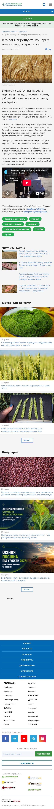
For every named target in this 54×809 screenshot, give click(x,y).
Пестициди (9, 683)
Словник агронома (27, 676)
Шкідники (33, 695)
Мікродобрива (34, 720)
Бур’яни (7, 708)
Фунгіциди (8, 691)
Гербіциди (8, 687)
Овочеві (31, 691)
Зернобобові (9, 720)
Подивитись (27, 660)
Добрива (32, 700)
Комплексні (33, 716)
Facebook (31, 209)
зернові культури (13, 224)
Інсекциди (8, 695)
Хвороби (32, 725)
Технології (27, 649)
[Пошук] (44, 4)
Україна (39, 229)
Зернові (7, 716)
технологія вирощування (17, 229)
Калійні (31, 712)
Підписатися (43, 754)
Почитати (27, 654)
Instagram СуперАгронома (35, 211)
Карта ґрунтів (27, 671)
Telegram (40, 209)
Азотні (30, 704)
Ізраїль (8, 234)
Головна (5, 31)
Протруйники (9, 704)
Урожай (22, 31)
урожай (35, 219)
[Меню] (50, 4)
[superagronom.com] (12, 4)
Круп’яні (31, 683)
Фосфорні (32, 708)
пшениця (32, 224)
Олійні (6, 725)
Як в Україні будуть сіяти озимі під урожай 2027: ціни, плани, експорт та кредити (27, 24)
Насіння (8, 712)
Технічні (31, 687)
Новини (14, 31)
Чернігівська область (15, 219)
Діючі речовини (27, 665)
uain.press (12, 119)
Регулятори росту (11, 700)
